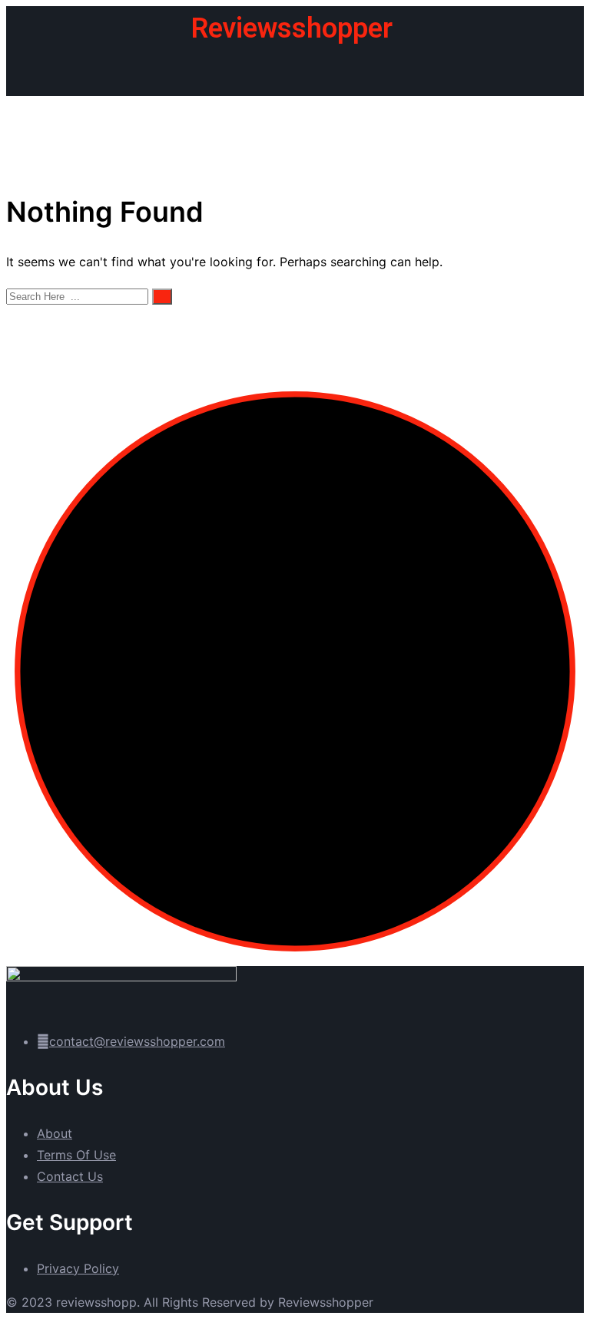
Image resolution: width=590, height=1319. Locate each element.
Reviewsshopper (292, 28)
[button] (295, 72)
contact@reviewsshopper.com (137, 1041)
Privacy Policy (78, 1268)
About (54, 1133)
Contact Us (70, 1176)
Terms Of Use (76, 1154)
